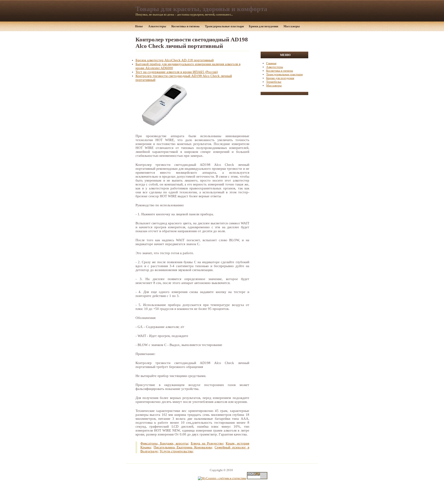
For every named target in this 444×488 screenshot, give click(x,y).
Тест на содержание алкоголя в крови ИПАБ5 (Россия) (177, 72)
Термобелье (273, 81)
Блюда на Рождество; (207, 443)
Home (139, 26)
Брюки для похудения (263, 26)
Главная (271, 63)
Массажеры (292, 26)
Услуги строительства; (177, 451)
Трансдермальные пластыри (224, 26)
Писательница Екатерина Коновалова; (183, 447)
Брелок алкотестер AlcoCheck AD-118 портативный (175, 60)
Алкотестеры (157, 26)
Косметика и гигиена (185, 26)
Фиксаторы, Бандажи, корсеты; (164, 443)
